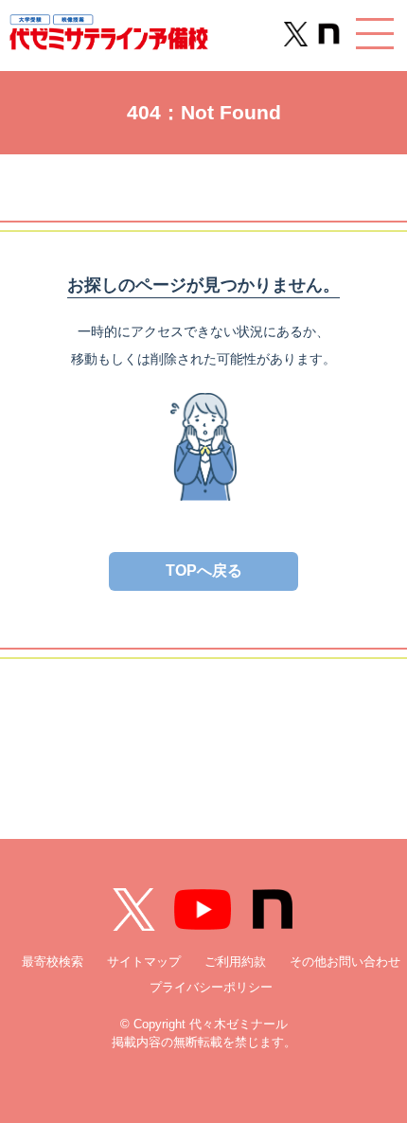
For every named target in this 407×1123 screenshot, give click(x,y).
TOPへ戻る (204, 570)
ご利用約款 (235, 961)
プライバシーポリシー (211, 987)
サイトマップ (144, 961)
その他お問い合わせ (345, 961)
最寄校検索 (52, 961)
